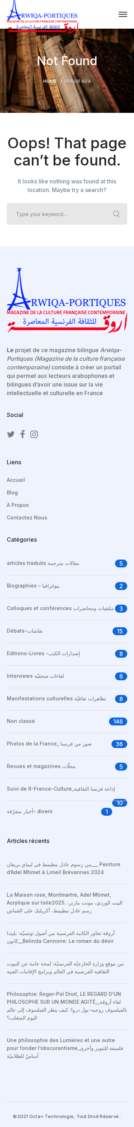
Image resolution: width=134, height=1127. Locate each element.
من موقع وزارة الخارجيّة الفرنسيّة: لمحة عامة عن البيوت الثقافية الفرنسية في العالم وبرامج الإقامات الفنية (65, 967)
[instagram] (34, 434)
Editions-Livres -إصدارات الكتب (43, 653)
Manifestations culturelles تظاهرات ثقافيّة (56, 698)
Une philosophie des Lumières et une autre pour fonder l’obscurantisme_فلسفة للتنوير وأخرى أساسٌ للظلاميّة (65, 1048)
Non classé (21, 721)
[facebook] (22, 434)
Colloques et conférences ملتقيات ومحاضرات (60, 608)
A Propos (18, 505)
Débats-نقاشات (25, 631)
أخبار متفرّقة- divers (30, 811)
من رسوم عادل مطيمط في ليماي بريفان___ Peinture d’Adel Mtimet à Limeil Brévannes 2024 (63, 868)
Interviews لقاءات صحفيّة (35, 676)
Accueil (16, 480)
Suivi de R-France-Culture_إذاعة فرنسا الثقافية (61, 789)
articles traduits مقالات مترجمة (43, 563)
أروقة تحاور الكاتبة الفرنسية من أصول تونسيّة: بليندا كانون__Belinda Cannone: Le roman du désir (61, 937)
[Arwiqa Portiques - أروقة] (42, 13)
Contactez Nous (27, 517)
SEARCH (116, 214)
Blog (12, 492)
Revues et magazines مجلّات (41, 766)
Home (49, 81)
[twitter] (11, 434)
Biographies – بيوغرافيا (33, 585)
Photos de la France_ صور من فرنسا (49, 743)
